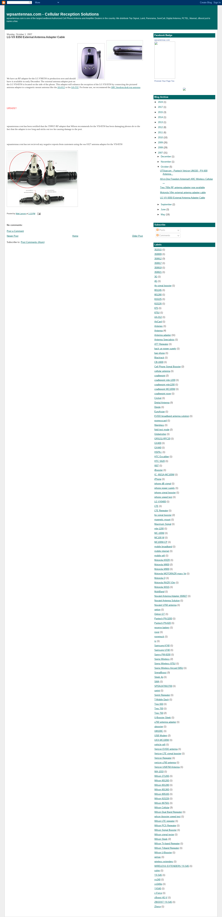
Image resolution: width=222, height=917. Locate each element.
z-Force (158, 893)
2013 (161, 122)
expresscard (160, 420)
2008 (161, 147)
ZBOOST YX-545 (163, 902)
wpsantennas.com (162, 40)
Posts (162, 230)
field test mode (161, 429)
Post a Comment (15, 231)
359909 (158, 254)
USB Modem (160, 735)
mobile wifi (159, 555)
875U (157, 312)
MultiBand (159, 591)
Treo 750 (158, 713)
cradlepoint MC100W (164, 389)
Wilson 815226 (161, 798)
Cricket (157, 398)
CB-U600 (158, 362)
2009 (161, 142)
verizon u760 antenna (165, 762)
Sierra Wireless (162, 659)
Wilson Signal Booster (165, 830)
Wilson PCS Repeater (165, 825)
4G (155, 281)
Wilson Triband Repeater (166, 848)
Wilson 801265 (161, 780)
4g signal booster (163, 285)
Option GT (159, 614)
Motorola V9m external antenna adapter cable (183, 192)
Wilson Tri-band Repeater (167, 843)
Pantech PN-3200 (163, 618)
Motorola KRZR (162, 560)
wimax (157, 857)
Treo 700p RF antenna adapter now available (182, 187)
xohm (157, 870)
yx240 (157, 879)
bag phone (159, 353)
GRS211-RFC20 (162, 438)
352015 (158, 249)
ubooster (158, 726)
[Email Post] (39, 214)
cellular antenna (162, 371)
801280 (158, 294)
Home (75, 236)
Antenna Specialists (164, 339)
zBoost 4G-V (160, 897)
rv (155, 641)
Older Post (137, 236)
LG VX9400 (160, 501)
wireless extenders (163, 861)
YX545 (157, 888)
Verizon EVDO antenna (166, 749)
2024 (161, 102)
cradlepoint (159, 375)
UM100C (158, 731)
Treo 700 (158, 708)
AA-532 (75, 87)
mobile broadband (163, 546)
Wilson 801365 (161, 789)
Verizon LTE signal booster (167, 753)
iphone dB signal (162, 483)
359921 (158, 272)
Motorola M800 (161, 564)
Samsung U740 (162, 650)
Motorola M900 (161, 569)
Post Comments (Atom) (33, 242)
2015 (161, 112)
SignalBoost (160, 672)
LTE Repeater (161, 510)
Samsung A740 (162, 645)
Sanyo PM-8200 (162, 654)
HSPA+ (158, 452)
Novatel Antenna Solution (167, 600)
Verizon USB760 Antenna (167, 767)
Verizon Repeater (163, 758)
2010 (161, 137)
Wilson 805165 (161, 794)
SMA (156, 681)
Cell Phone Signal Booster (167, 366)
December (166, 156)
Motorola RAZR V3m (164, 582)
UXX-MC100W (161, 740)
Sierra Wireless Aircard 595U (168, 668)
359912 (158, 258)
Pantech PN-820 (162, 623)
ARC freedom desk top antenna (125, 87)
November (166, 161)
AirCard (158, 321)
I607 (156, 465)
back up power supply (165, 348)
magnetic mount (162, 519)
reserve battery (161, 627)
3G (155, 276)
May (163, 214)
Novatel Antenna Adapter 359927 (170, 596)
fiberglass (159, 425)
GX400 (157, 443)
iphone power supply (164, 488)
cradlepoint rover (162, 393)
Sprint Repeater (162, 695)
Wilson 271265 (161, 776)
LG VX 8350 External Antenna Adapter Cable (182, 197)
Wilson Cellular (161, 807)
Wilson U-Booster (163, 852)
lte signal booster (163, 515)
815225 (158, 299)
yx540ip (158, 884)
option (157, 609)
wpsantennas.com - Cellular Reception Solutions (53, 14)
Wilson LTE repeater (164, 821)
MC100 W (159, 537)
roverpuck (159, 636)
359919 (158, 267)
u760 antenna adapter (165, 722)
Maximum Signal (162, 524)
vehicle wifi (159, 744)
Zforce (157, 906)
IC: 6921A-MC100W (164, 474)
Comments (164, 235)
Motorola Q (159, 578)
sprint (157, 690)
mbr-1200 (159, 528)
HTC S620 (159, 461)
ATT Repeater (161, 344)
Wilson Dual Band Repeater (168, 812)
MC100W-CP (160, 542)
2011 (161, 132)
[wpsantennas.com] (164, 78)
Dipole (157, 407)
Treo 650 (158, 704)
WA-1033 (159, 771)
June (163, 209)
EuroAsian (159, 411)
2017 (161, 107)
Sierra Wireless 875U (165, 663)
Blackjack (159, 357)
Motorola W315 (161, 587)
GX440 (157, 447)
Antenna (158, 330)
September (166, 204)
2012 (161, 127)
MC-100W (159, 533)
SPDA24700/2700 (163, 686)
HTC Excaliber (161, 456)
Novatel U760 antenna (165, 605)
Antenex (158, 326)
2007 (161, 152)
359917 (158, 263)
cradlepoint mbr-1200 (164, 380)
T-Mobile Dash (161, 699)
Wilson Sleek (161, 839)
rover (156, 632)
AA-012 (61, 87)
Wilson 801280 (161, 785)
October (165, 166)
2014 (161, 117)
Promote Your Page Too (164, 81)
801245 (158, 290)
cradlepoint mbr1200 (164, 384)
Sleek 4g (158, 677)
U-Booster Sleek (162, 717)
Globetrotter (160, 434)
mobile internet (161, 551)
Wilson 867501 (161, 803)
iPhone (157, 479)
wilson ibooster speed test (167, 816)
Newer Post (12, 236)
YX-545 (158, 875)
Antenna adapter (162, 335)
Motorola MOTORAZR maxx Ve (170, 573)
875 (156, 308)
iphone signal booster (165, 492)
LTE (156, 506)
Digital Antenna (161, 402)
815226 (158, 303)
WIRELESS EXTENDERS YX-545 (171, 866)
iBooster (158, 470)
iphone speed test (163, 497)
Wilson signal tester (164, 834)
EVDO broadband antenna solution (171, 416)
